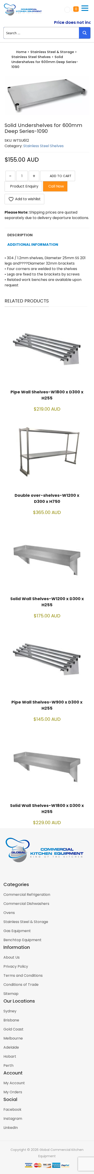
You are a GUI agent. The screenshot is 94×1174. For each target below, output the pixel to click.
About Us (11, 957)
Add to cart (60, 176)
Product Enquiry (23, 186)
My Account (14, 1083)
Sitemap (10, 993)
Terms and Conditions (23, 975)
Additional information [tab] (32, 244)
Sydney (9, 1011)
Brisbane (11, 1020)
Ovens (9, 912)
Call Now (55, 186)
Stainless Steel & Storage (52, 52)
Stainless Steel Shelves (31, 57)
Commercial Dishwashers (26, 903)
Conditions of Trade (21, 984)
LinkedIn (10, 1127)
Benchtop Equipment (22, 940)
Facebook (12, 1109)
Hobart (9, 1056)
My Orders (12, 1092)
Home (21, 52)
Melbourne (13, 1038)
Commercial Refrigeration (26, 894)
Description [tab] (20, 235)
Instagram (12, 1118)
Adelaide (11, 1047)
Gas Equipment (17, 930)
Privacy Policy (15, 966)
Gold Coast (13, 1029)
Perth (8, 1065)
